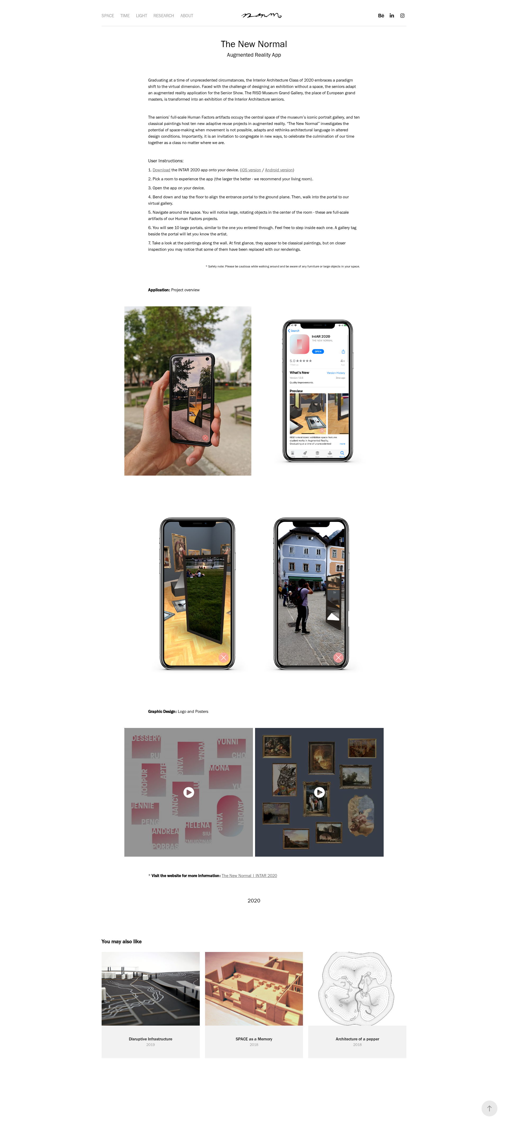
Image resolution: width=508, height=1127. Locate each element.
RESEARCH (163, 15)
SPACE (108, 15)
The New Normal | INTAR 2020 (249, 875)
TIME (125, 15)
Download (161, 169)
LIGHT (141, 15)
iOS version (251, 169)
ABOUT (186, 15)
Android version (279, 169)
